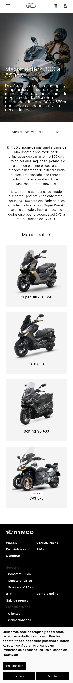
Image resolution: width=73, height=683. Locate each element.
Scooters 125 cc (20, 581)
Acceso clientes (26, 5)
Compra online (47, 594)
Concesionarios (19, 620)
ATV (9, 594)
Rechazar (19, 676)
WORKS (11, 543)
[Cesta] (55, 6)
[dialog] (36, 655)
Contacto (13, 556)
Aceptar (52, 676)
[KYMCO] (31, 5)
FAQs (40, 549)
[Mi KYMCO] (65, 6)
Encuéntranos (16, 549)
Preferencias (14, 666)
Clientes (14, 613)
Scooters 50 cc (19, 574)
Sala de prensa (17, 600)
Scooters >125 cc (21, 587)
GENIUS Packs (47, 543)
